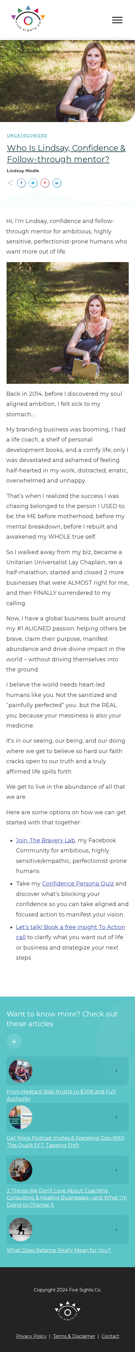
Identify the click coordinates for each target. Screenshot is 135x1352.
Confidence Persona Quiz (78, 883)
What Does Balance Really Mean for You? (59, 1250)
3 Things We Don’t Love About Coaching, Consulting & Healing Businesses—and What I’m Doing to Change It (67, 1198)
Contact (110, 1336)
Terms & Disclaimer (74, 1336)
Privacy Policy (31, 1336)
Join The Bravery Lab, (46, 840)
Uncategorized (27, 135)
